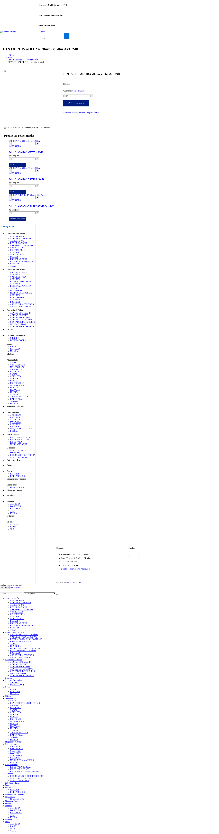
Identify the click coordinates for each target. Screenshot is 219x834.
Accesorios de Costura (16, 234)
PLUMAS (14, 392)
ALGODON (15, 504)
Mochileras (14, 351)
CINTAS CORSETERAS (20, 306)
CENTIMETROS (17, 250)
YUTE (13, 531)
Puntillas (10, 501)
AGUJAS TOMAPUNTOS (21, 320)
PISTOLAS (15, 390)
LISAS (13, 346)
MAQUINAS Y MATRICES (22, 429)
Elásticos (10, 354)
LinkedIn (81, 113)
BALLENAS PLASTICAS (21, 286)
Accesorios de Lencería (16, 270)
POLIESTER (15, 506)
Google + (89, 113)
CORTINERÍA (78, 91)
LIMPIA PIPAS (16, 399)
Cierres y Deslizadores (16, 335)
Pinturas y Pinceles (14, 490)
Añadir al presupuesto (76, 103)
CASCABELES (16, 369)
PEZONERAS (16, 290)
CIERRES (14, 338)
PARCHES (14, 474)
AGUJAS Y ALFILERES (20, 238)
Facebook (67, 113)
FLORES (14, 403)
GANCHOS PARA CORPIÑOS (18, 278)
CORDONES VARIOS (19, 457)
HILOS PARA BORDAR (20, 437)
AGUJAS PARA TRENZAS (22, 326)
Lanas (9, 465)
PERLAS (14, 388)
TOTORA (14, 401)
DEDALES (15, 257)
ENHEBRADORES (18, 259)
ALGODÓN (15, 524)
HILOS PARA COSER (19, 439)
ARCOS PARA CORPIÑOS (22, 304)
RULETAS (14, 264)
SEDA (13, 529)
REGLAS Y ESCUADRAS (21, 261)
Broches (10, 329)
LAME (13, 527)
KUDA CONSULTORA (73, 582)
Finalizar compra (16, 587)
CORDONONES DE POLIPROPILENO (19, 451)
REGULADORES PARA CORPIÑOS (26, 639)
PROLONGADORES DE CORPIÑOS (26, 648)
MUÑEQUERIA (17, 385)
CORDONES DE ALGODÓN (22, 455)
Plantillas (10, 495)
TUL (12, 511)
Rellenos (10, 516)
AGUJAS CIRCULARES (21, 313)
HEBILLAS (15, 426)
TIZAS (13, 266)
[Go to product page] (94, 141)
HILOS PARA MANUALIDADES (18, 443)
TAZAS (13, 288)
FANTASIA (15, 349)
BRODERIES (16, 508)
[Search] (66, 36)
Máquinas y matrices (15, 406)
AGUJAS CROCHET (19, 315)
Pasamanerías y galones (16, 479)
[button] (42, 32)
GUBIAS (14, 378)
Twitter (74, 113)
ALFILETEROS (17, 241)
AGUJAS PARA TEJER (20, 317)
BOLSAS (14, 431)
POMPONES (15, 422)
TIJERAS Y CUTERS (19, 397)
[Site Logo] (8, 32)
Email (96, 113)
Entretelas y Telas (14, 460)
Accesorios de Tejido (15, 310)
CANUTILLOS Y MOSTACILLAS (17, 366)
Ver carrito (4, 587)
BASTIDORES (16, 417)
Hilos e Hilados (13, 435)
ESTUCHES (15, 372)
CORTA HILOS (16, 252)
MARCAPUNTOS (18, 324)
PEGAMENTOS (17, 487)
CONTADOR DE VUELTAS (22, 322)
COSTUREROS (17, 254)
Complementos (13, 412)
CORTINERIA (16, 424)
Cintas (9, 344)
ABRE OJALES (17, 236)
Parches (10, 471)
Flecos (9, 522)
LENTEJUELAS (17, 383)
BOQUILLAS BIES (18, 243)
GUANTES (15, 419)
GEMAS (13, 374)
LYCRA (13, 513)
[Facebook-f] (131, 557)
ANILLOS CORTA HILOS (21, 245)
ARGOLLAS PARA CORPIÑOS (18, 273)
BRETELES (15, 302)
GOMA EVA (15, 376)
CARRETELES (16, 248)
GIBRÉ (13, 362)
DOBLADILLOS (17, 476)
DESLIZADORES (18, 340)
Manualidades (12, 360)
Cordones (11, 448)
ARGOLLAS (15, 415)
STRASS (14, 394)
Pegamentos (11, 485)
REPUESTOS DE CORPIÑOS (17, 298)
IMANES (14, 381)
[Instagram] (137, 557)
